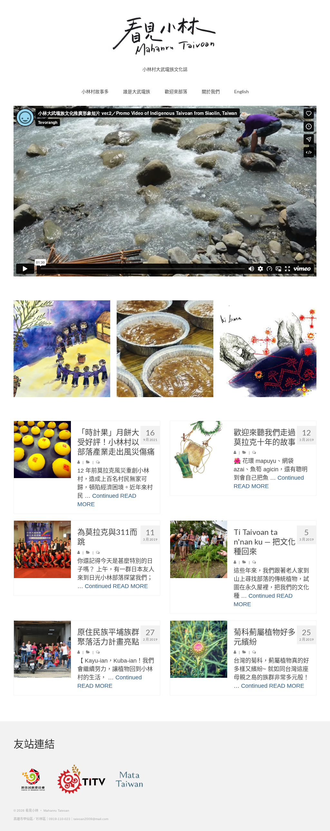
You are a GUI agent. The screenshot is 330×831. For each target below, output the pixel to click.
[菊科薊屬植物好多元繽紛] (198, 649)
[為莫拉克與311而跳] (42, 549)
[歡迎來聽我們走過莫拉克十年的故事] (198, 449)
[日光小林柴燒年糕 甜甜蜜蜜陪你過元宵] (165, 348)
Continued (105, 496)
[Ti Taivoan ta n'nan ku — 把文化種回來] (198, 549)
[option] (61, 348)
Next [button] (310, 348)
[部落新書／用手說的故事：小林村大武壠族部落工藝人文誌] (268, 348)
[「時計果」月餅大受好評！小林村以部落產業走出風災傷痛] (42, 449)
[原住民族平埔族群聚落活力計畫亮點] (42, 649)
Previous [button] (19, 348)
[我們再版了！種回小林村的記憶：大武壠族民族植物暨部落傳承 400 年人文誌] (62, 348)
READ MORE (251, 486)
